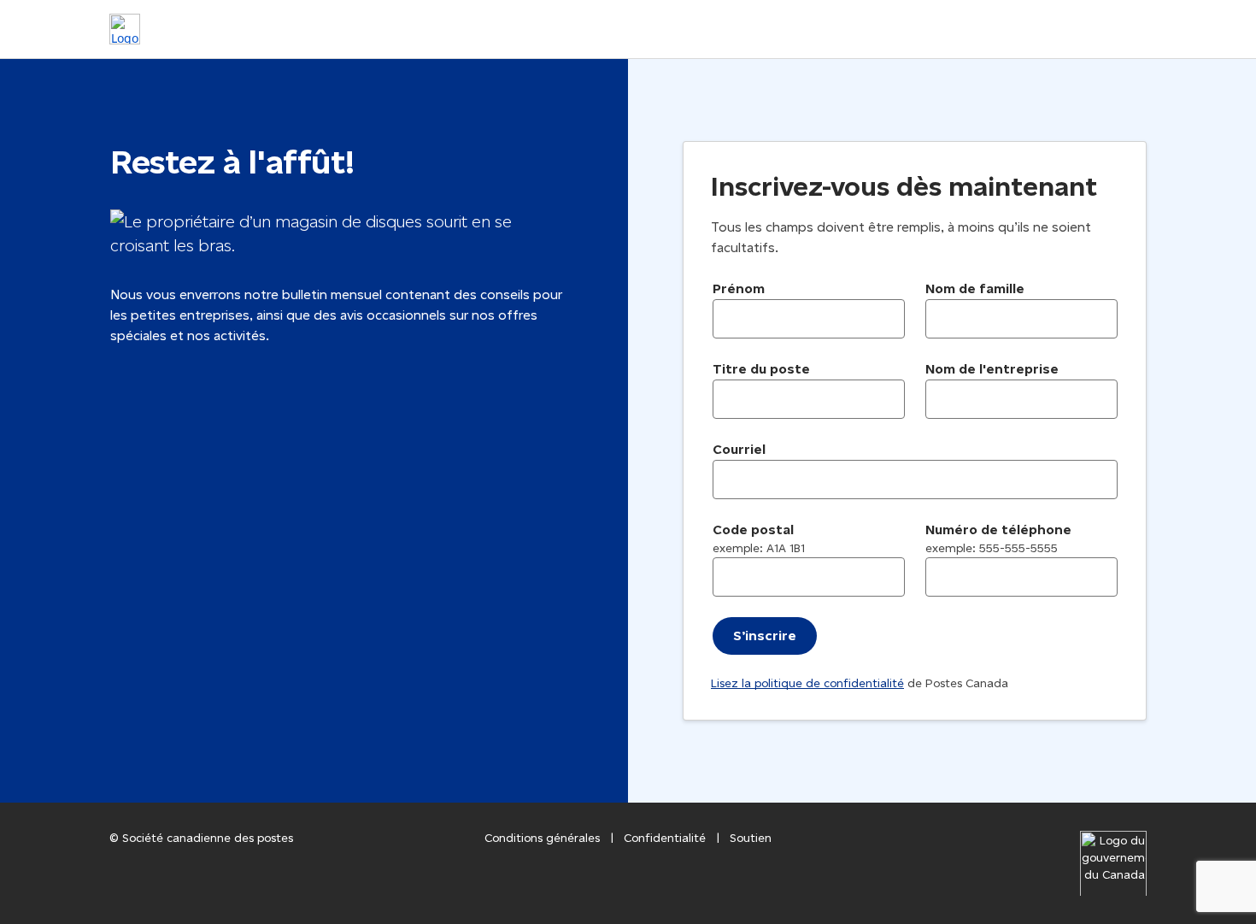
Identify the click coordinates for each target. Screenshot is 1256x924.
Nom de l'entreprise (992, 369)
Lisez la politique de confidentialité (807, 683)
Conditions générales (542, 838)
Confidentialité (665, 838)
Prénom (739, 288)
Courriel (739, 449)
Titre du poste (761, 369)
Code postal (759, 538)
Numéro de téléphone (998, 538)
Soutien (751, 838)
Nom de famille (974, 288)
